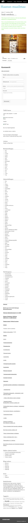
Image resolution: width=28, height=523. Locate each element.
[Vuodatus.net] (6, 519)
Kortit (6, 475)
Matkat (21, 503)
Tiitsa (6, 263)
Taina (6, 255)
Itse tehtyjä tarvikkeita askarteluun (15, 498)
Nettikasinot (9, 1)
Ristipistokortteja (5, 506)
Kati (6, 206)
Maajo (6, 156)
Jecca (6, 194)
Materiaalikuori (18, 503)
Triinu (6, 267)
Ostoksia (10, 60)
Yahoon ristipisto (8, 457)
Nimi (4, 77)
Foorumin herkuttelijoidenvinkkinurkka (13, 452)
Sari (6, 170)
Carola (6, 187)
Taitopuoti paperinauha (9, 296)
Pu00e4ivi (7, 241)
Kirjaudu (25, 1)
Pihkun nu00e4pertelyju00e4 (11, 240)
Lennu (6, 155)
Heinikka (7, 284)
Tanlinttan (7, 258)
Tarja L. (6, 260)
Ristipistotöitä (11, 506)
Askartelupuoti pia (8, 276)
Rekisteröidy (19, 1)
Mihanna (7, 292)
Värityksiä (16, 508)
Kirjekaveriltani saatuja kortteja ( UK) (15, 499)
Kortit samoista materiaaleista (14, 501)
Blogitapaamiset (8, 498)
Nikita (6, 237)
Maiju (6, 214)
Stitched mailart (8, 455)
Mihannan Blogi (8, 225)
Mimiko (6, 228)
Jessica (6, 200)
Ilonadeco (7, 285)
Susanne (7, 252)
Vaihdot (13, 508)
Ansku (6, 184)
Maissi (6, 216)
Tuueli (6, 299)
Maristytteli (7, 161)
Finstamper (7, 282)
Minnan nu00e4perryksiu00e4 (11, 229)
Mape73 (6, 217)
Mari (6, 158)
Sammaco (7, 246)
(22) (7, 466)
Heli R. (6, 191)
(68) (7, 467)
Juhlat (8, 499)
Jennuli (6, 199)
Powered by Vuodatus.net (21, 521)
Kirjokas (6, 287)
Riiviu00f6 (7, 244)
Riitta (6, 243)
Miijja (6, 226)
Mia (6, 162)
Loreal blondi (7, 210)
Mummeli (7, 232)
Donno (6, 281)
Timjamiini (7, 264)
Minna (6, 164)
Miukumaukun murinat (9, 231)
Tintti (6, 266)
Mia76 (6, 223)
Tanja (6, 256)
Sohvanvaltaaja (8, 249)
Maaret (6, 211)
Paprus (6, 295)
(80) (7, 469)
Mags (6, 213)
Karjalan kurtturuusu (9, 205)
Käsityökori (7, 289)
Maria (6, 159)
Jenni (6, 197)
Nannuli (6, 234)
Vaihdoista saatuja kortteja (7, 508)
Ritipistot (7, 477)
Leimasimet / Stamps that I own (11, 503)
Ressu (6, 168)
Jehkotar (7, 196)
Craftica (6, 279)
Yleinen (20, 508)
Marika (6, 220)
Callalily (6, 185)
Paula (6, 165)
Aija (6, 150)
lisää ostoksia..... (9, 14)
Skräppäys (15, 506)
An (5, 182)
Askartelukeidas (8, 275)
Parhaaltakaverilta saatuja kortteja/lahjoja (15, 505)
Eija (6, 190)
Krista (6, 208)
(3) (6, 463)
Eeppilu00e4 (7, 188)
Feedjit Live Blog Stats (8, 143)
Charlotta (7, 278)
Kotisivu (13, 86)
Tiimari (6, 298)
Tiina (6, 261)
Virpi (6, 174)
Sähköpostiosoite (9, 81)
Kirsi (6, 152)
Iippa (6, 193)
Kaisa (6, 202)
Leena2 (6, 153)
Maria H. (7, 219)
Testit (18, 506)
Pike (6, 167)
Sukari (6, 250)
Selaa (15, 1)
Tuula (6, 173)
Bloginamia (4, 498)
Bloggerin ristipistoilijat (9, 454)
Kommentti (5, 90)
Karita (6, 203)
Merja (6, 222)
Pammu (6, 238)
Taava (6, 253)
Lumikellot (7, 290)
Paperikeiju (7, 293)
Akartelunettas (8, 273)
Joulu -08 (6, 499)
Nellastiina (7, 235)
